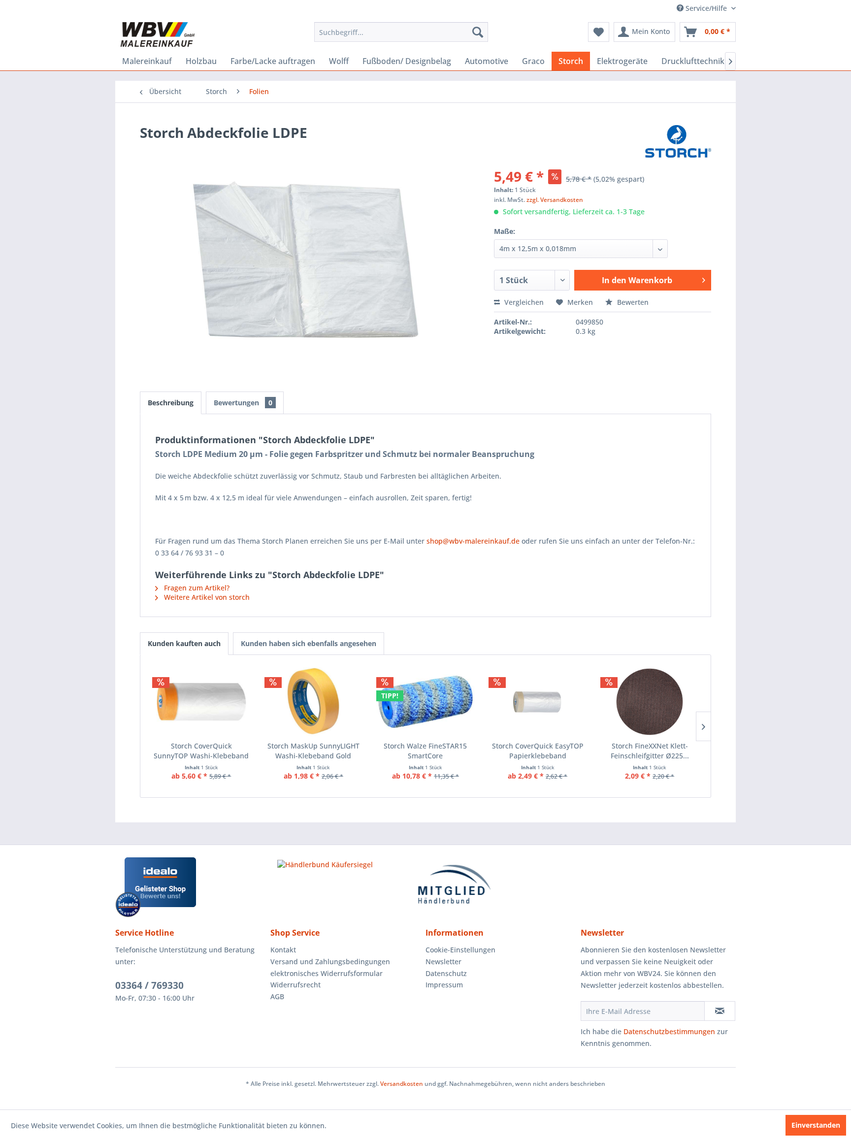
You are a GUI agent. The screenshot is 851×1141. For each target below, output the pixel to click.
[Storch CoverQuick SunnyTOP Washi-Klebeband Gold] (201, 701)
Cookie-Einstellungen (460, 949)
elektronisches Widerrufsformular (326, 973)
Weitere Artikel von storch (206, 597)
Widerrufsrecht (295, 984)
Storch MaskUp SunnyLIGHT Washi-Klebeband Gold (313, 750)
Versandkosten (401, 1083)
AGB (277, 996)
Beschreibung (171, 402)
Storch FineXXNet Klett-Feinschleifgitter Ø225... (650, 750)
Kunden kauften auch (184, 643)
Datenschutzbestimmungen (669, 1031)
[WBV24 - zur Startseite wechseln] (157, 34)
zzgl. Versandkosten (554, 200)
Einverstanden (815, 1125)
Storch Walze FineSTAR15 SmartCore (425, 750)
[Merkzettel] (598, 32)
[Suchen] (477, 32)
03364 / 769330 (149, 985)
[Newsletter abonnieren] (719, 1011)
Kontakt (283, 949)
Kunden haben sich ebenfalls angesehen (308, 643)
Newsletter (443, 961)
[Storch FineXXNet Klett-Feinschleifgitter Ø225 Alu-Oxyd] (649, 701)
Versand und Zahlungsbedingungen (330, 961)
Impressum (444, 984)
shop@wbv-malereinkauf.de (473, 541)
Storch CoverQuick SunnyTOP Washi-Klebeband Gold (201, 751)
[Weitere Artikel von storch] (678, 142)
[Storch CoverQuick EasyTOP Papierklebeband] (538, 701)
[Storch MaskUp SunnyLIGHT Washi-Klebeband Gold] (313, 701)
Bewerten (632, 302)
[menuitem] (401, 32)
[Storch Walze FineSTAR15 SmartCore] (425, 701)
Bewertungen (243, 402)
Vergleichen (523, 302)
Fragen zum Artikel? (195, 587)
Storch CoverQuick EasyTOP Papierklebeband (538, 750)
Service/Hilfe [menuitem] (706, 8)
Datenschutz (446, 973)
